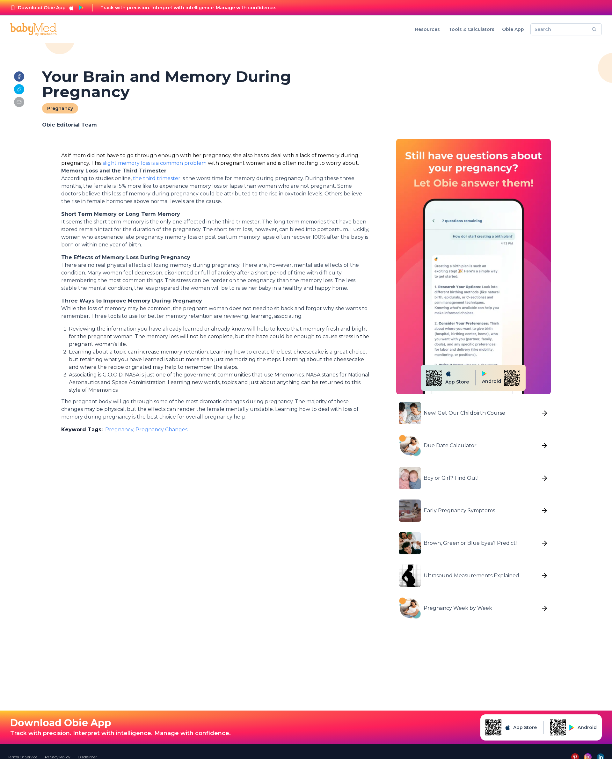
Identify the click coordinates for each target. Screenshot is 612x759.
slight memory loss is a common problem (155, 163)
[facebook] (19, 76)
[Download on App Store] (71, 7)
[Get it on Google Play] (81, 7)
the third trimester (156, 178)
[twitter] (19, 89)
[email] (19, 102)
